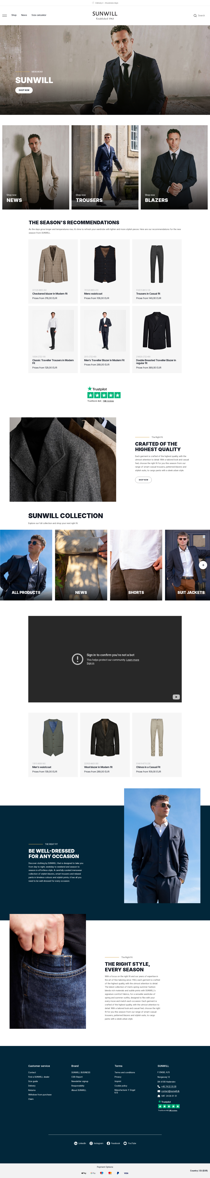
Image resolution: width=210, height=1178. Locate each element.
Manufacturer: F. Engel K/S (125, 1091)
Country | (199, 1171)
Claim (31, 1099)
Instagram (98, 1143)
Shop (14, 15)
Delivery (31, 1085)
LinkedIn (82, 1143)
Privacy (118, 1077)
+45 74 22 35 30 (168, 1086)
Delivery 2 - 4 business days (106, 3)
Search (201, 15)
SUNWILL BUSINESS (80, 1072)
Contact (32, 1072)
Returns (32, 1090)
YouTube (132, 1143)
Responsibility (77, 1085)
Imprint (118, 1081)
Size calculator (39, 15)
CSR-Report (77, 1077)
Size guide (33, 1081)
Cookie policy (121, 1085)
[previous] (7, 565)
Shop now (143, 480)
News (24, 15)
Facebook (115, 1143)
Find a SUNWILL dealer (38, 1077)
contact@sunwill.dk (170, 1091)
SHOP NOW (24, 90)
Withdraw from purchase (40, 1094)
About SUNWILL (78, 1090)
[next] (203, 565)
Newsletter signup (79, 1081)
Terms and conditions (125, 1072)
